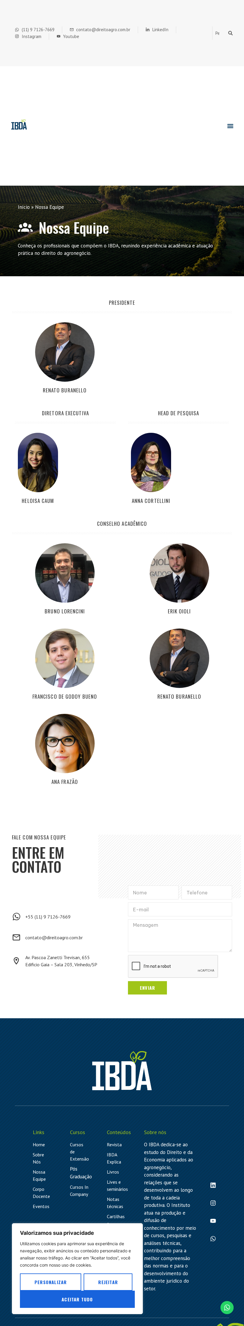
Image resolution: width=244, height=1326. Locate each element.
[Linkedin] (213, 1185)
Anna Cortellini (151, 500)
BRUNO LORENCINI (65, 611)
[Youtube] (213, 1221)
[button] (230, 126)
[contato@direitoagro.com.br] (16, 937)
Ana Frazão (64, 781)
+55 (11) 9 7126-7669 (48, 917)
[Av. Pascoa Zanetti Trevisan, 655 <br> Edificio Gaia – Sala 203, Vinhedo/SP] (16, 960)
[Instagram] (213, 1203)
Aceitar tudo (77, 1299)
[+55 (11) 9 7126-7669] (16, 916)
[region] (77, 1268)
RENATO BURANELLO (65, 390)
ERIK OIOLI (179, 611)
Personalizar (51, 1282)
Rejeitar (108, 1282)
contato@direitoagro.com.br (54, 937)
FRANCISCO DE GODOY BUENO (64, 696)
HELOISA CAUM (38, 500)
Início (24, 207)
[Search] (231, 33)
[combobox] (219, 33)
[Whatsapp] (213, 1239)
